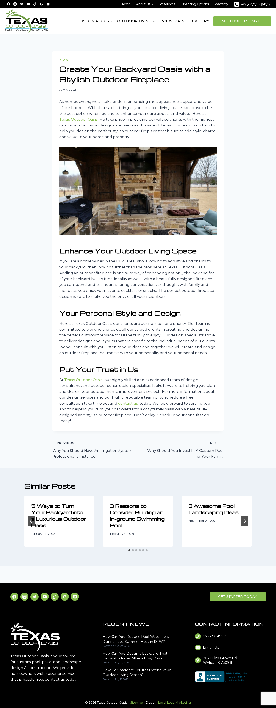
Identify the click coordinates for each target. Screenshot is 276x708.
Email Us (211, 647)
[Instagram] (15, 4)
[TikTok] (34, 4)
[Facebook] (8, 4)
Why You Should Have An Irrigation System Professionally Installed (92, 450)
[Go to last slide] (31, 521)
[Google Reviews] (41, 4)
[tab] (129, 550)
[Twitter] (34, 597)
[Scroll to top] (266, 691)
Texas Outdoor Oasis (78, 119)
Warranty (221, 4)
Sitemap (136, 703)
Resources (167, 4)
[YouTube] (28, 4)
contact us (128, 403)
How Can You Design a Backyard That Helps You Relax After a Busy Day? (135, 655)
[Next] (244, 521)
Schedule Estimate (242, 21)
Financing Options (195, 4)
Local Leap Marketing (174, 703)
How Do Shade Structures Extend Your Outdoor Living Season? (137, 672)
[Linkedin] (48, 4)
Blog (63, 60)
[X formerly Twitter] (21, 4)
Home (125, 4)
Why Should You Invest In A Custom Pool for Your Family (185, 450)
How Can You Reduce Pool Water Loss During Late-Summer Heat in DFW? (136, 639)
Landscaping (173, 21)
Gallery (200, 21)
